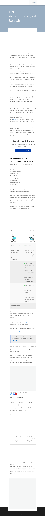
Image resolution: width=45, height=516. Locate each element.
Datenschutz (29, 513)
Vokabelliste (22, 331)
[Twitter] (11, 394)
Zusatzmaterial (15, 340)
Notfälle (15, 90)
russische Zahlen (25, 322)
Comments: (13, 414)
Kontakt (34, 513)
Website (30, 402)
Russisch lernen (18, 123)
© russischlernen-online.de (13, 513)
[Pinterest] (16, 394)
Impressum (22, 513)
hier (16, 473)
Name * (12, 402)
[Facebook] (14, 394)
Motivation (15, 119)
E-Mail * (21, 402)
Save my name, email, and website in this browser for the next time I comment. (21, 409)
